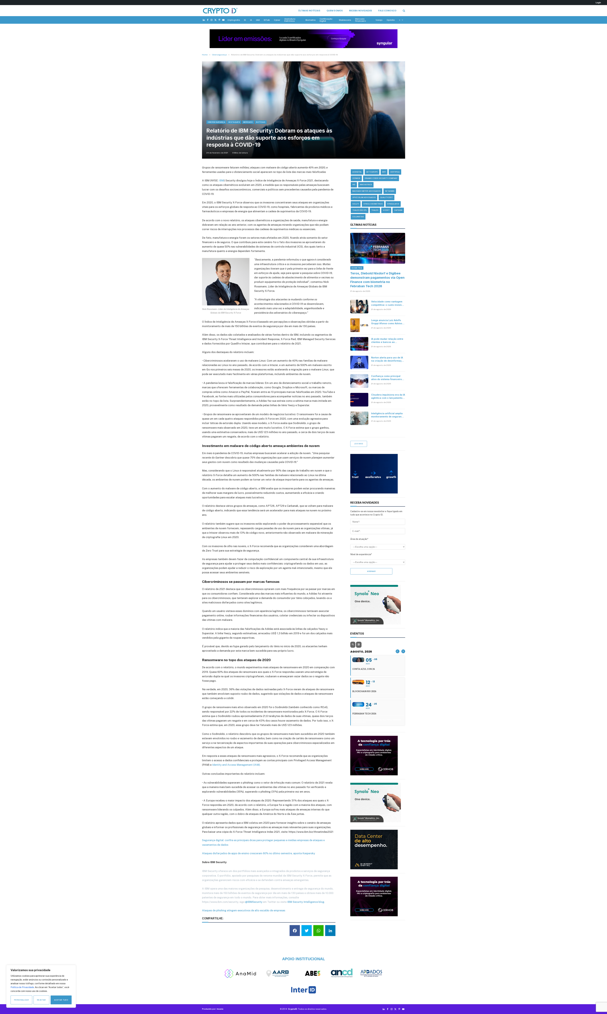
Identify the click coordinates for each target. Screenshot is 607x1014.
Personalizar (21, 1000)
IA (251, 20)
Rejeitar (41, 1000)
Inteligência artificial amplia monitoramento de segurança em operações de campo (387, 415)
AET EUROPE (372, 172)
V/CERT (386, 210)
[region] (41, 986)
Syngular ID (393, 204)
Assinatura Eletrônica (289, 19)
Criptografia (233, 20)
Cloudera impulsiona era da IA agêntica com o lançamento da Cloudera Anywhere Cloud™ (388, 396)
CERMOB (356, 178)
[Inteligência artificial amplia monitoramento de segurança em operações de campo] (359, 418)
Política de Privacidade (22, 987)
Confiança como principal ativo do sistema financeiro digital (386, 378)
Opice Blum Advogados (364, 197)
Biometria (311, 20)
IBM (221, 180)
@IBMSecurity (253, 901)
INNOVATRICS (366, 184)
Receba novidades (360, 10)
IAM (258, 20)
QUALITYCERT (386, 197)
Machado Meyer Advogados (366, 191)
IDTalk (267, 20)
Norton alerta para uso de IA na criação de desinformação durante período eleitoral (388, 359)
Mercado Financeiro (360, 19)
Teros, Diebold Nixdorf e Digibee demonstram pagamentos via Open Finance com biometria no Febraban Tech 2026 (377, 279)
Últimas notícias (309, 10)
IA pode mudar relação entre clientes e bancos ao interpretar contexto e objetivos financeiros (387, 341)
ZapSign (398, 210)
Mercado (248, 122)
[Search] (403, 10)
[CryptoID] (220, 10)
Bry (384, 172)
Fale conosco (387, 10)
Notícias (260, 122)
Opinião (391, 20)
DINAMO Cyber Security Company (381, 178)
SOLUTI (355, 204)
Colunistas (358, 217)
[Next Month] (403, 651)
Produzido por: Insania (212, 1009)
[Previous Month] (397, 651)
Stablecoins (345, 20)
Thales (374, 210)
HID (353, 184)
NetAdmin (389, 191)
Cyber (277, 20)
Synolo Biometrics (373, 204)
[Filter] (358, 645)
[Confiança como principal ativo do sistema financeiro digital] (359, 381)
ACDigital (357, 172)
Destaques (234, 122)
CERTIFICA (395, 172)
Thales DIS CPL (359, 210)
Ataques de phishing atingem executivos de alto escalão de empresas (243, 910)
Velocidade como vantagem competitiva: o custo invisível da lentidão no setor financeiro (387, 303)
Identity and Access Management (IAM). (236, 764)
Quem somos (335, 10)
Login (598, 2)
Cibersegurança (216, 122)
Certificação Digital (326, 19)
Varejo (379, 20)
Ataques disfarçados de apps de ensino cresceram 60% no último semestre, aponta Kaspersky (258, 853)
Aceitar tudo (61, 1000)
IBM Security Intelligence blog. (306, 901)
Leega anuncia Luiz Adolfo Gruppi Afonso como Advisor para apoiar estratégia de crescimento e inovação (387, 322)
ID (245, 20)
